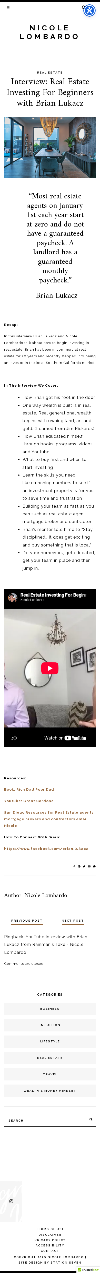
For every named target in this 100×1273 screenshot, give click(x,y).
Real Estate (50, 72)
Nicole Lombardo (50, 32)
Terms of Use (50, 1229)
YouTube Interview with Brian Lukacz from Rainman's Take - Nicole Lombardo (45, 944)
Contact (50, 1251)
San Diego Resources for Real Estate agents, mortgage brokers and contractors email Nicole (49, 819)
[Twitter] (84, 866)
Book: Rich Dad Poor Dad (29, 789)
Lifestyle (50, 1041)
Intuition (50, 1025)
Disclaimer (50, 1234)
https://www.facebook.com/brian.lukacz (46, 849)
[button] (8, 7)
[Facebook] (74, 866)
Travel (50, 1074)
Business (50, 1008)
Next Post (73, 920)
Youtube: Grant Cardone (29, 801)
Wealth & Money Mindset (50, 1090)
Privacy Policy (50, 1240)
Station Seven (66, 1262)
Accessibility (50, 1245)
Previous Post (27, 920)
